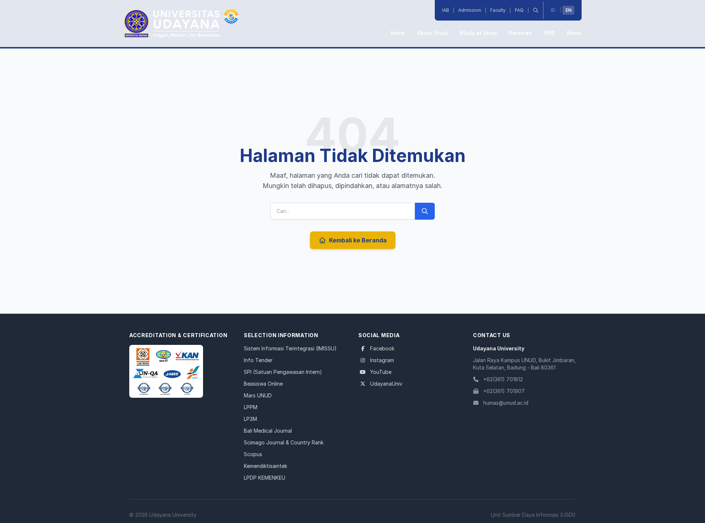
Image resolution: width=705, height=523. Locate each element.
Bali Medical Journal (268, 431)
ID (553, 10)
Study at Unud (478, 33)
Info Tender (258, 360)
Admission (469, 10)
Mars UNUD (258, 395)
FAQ (519, 10)
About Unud (432, 33)
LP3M (250, 419)
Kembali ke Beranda (358, 240)
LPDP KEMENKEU (264, 478)
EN (568, 10)
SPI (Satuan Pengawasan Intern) (283, 372)
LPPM (250, 407)
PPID (549, 33)
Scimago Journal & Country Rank (283, 442)
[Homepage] (166, 371)
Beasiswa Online (263, 383)
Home (397, 33)
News (574, 33)
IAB (445, 10)
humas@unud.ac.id (505, 403)
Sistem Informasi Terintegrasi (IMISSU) (290, 348)
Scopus (253, 454)
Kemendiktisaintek (265, 466)
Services (520, 33)
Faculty (498, 10)
